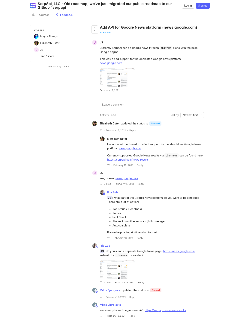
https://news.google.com (179, 251)
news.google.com (111, 63)
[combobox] (192, 115)
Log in (188, 5)
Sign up (203, 5)
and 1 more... (49, 56)
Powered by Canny (58, 66)
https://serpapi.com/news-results (127, 159)
